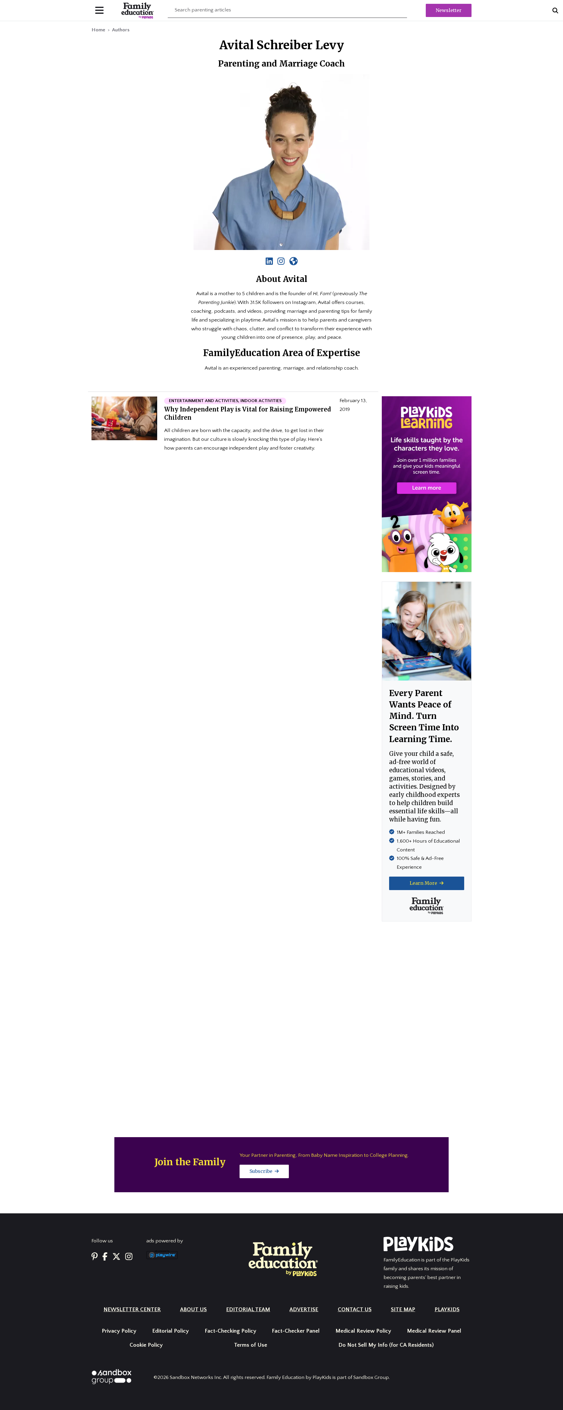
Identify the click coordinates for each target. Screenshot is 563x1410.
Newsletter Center (132, 1310)
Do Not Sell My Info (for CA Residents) (386, 1345)
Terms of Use (250, 1345)
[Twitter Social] (116, 1256)
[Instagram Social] (129, 1256)
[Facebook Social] (105, 1256)
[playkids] (427, 484)
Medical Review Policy (363, 1331)
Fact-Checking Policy (230, 1331)
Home (98, 30)
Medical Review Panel (434, 1331)
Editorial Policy (170, 1331)
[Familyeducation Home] (283, 1258)
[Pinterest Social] (94, 1256)
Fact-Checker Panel (296, 1331)
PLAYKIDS (447, 1310)
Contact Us (355, 1310)
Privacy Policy (119, 1331)
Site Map (403, 1310)
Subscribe (262, 1171)
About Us (193, 1310)
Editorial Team (248, 1310)
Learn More (424, 883)
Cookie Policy (146, 1345)
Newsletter (449, 10)
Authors (121, 30)
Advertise (303, 1310)
